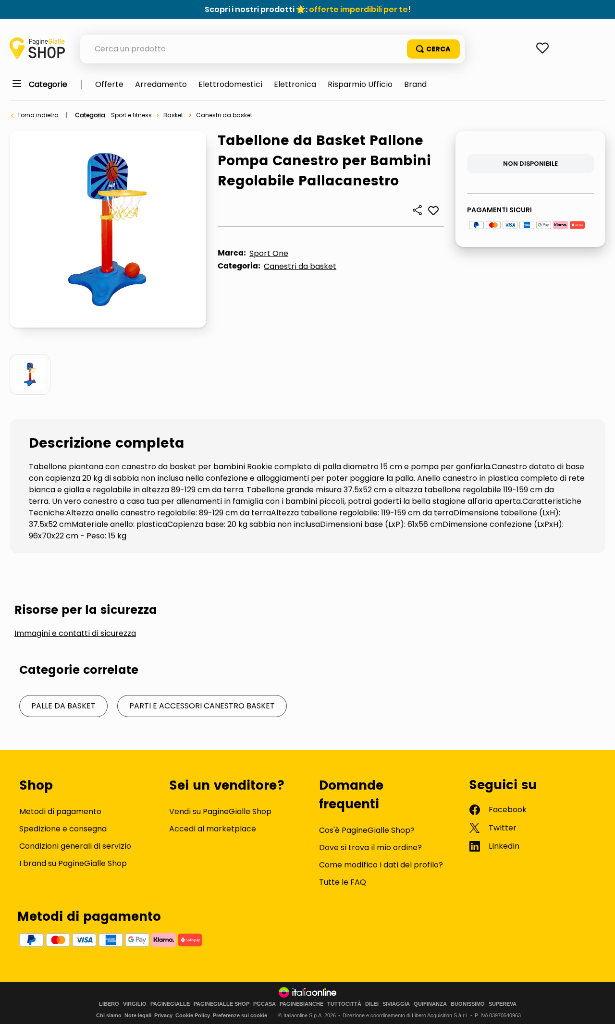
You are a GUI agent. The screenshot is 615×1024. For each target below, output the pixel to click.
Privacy (163, 1015)
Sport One (268, 253)
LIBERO (109, 1004)
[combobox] (272, 49)
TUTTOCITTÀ (344, 1004)
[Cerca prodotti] (433, 49)
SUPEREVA (503, 1004)
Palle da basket (63, 705)
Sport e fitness (131, 115)
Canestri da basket (224, 115)
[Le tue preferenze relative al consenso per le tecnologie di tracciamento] (598, 1007)
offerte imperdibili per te (358, 9)
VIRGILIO (135, 1004)
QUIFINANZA (430, 1004)
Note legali (137, 1015)
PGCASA (264, 1004)
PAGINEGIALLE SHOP (221, 1004)
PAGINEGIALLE (170, 1004)
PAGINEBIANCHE (301, 1004)
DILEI (372, 1004)
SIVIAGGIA (396, 1004)
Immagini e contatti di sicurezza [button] (75, 633)
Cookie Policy (192, 1015)
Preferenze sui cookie (240, 1015)
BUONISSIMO (468, 1004)
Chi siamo (109, 1015)
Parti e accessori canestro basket (202, 705)
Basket (173, 115)
